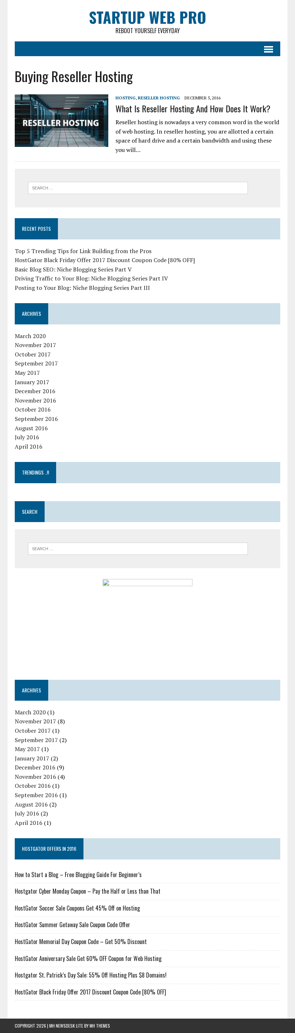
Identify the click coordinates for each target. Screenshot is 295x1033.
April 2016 (28, 446)
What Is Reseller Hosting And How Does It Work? (193, 108)
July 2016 (27, 437)
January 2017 (32, 382)
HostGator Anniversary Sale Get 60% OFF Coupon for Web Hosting (88, 958)
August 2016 (31, 428)
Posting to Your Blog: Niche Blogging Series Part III (82, 288)
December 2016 (35, 391)
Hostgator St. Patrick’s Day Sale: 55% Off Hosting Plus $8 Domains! (91, 975)
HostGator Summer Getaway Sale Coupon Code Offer (72, 924)
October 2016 (33, 409)
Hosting (125, 97)
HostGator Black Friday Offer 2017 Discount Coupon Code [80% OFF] (105, 260)
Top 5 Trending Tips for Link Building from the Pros (83, 251)
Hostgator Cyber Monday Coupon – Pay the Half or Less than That (87, 891)
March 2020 (30, 336)
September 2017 (36, 363)
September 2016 (36, 419)
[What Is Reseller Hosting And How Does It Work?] (61, 142)
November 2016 (35, 400)
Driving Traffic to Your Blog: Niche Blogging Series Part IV (91, 278)
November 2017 (35, 345)
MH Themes (100, 1026)
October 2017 (33, 354)
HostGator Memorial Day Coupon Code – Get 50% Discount (81, 941)
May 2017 (27, 373)
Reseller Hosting (159, 97)
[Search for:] (138, 187)
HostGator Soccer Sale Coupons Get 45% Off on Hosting (77, 908)
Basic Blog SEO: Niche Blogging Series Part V (73, 269)
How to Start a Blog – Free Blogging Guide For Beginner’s (78, 874)
